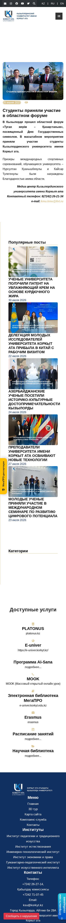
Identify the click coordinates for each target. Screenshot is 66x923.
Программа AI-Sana (33, 662)
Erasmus (33, 717)
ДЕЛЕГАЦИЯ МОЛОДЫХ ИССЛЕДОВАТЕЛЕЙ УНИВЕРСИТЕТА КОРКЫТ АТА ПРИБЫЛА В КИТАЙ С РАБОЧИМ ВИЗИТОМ (31, 343)
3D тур (33, 809)
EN (62, 3)
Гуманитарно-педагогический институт (33, 862)
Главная (33, 803)
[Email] (5, 3)
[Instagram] (11, 3)
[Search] (34, 3)
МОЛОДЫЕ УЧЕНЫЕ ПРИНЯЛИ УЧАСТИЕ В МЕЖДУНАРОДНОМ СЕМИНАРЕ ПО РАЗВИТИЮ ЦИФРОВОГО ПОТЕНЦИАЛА (32, 507)
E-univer (33, 645)
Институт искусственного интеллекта (33, 867)
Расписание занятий (33, 734)
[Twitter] (28, 3)
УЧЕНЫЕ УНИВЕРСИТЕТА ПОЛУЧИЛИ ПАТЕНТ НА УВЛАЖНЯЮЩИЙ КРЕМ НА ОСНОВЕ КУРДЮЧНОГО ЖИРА (31, 287)
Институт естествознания (33, 846)
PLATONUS (33, 628)
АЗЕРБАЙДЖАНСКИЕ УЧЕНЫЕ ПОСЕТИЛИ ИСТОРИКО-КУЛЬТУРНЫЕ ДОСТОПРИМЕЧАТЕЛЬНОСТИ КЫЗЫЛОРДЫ (34, 399)
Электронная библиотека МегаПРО (33, 698)
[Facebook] (17, 3)
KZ (43, 3)
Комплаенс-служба (33, 819)
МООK (33, 679)
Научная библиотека (33, 751)
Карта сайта (33, 814)
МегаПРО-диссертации (3, 473)
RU (52, 3)
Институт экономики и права (33, 857)
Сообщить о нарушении (21, 916)
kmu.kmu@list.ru (52, 201)
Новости (18, 557)
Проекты (16, 573)
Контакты (33, 825)
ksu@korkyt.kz (33, 905)
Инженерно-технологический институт (33, 852)
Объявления (20, 562)
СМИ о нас (19, 568)
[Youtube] (22, 3)
